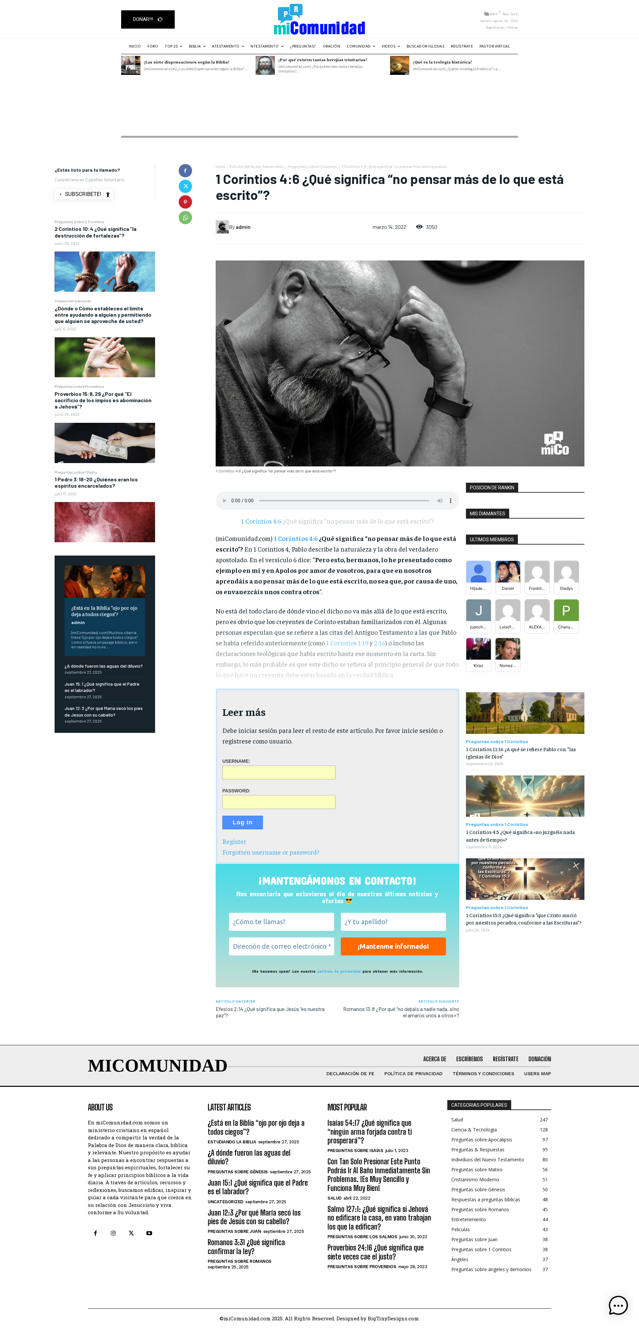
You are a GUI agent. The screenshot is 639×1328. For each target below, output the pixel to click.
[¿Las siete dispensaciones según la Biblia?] (130, 65)
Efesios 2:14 (229, 1009)
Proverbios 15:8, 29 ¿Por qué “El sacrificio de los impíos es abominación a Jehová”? (103, 400)
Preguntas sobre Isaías (355, 1150)
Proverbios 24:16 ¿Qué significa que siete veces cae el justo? (375, 1252)
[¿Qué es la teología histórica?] (399, 65)
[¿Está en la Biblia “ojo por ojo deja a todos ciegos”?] (105, 582)
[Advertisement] (319, 119)
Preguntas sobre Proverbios (79, 386)
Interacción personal (73, 300)
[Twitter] (185, 186)
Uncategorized (225, 1201)
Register (234, 841)
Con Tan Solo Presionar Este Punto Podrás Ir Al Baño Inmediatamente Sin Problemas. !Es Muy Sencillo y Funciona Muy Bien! (378, 1174)
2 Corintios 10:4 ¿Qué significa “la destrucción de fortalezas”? (95, 232)
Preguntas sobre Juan (234, 1231)
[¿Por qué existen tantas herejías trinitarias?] (265, 65)
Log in (243, 822)
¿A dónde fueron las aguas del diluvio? (104, 666)
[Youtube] (149, 1233)
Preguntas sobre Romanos (240, 1261)
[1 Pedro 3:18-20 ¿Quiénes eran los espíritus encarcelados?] (105, 522)
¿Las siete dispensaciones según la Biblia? (186, 62)
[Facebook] (185, 170)
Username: (236, 760)
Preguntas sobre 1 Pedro (76, 472)
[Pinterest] (185, 202)
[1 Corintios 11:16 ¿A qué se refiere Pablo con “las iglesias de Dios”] (525, 713)
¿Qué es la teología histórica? (442, 62)
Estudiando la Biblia (232, 1141)
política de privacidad (339, 971)
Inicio (220, 166)
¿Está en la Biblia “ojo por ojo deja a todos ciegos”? (104, 610)
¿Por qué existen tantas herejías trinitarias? (322, 59)
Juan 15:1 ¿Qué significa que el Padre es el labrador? (258, 1187)
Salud (334, 1198)
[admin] (222, 227)
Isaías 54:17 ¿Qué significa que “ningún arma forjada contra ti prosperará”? (369, 1131)
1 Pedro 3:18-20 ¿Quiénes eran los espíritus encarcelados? (96, 482)
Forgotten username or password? (270, 852)
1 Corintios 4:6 (353, 166)
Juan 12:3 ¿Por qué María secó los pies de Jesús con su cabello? (254, 1217)
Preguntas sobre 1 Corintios (312, 166)
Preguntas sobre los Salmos (362, 1236)
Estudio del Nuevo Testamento (257, 166)
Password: (236, 790)
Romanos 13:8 (359, 1009)
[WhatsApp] (185, 217)
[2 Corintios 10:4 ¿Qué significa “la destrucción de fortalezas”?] (105, 271)
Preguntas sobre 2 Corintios (80, 221)
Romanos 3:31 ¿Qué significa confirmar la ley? (246, 1246)
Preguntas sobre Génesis (238, 1171)
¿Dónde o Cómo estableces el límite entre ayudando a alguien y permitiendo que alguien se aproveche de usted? (103, 314)
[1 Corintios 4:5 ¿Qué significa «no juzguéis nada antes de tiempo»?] (525, 796)
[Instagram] (113, 1233)
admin (78, 622)
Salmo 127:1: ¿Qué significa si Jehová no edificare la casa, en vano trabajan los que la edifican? (379, 1218)
